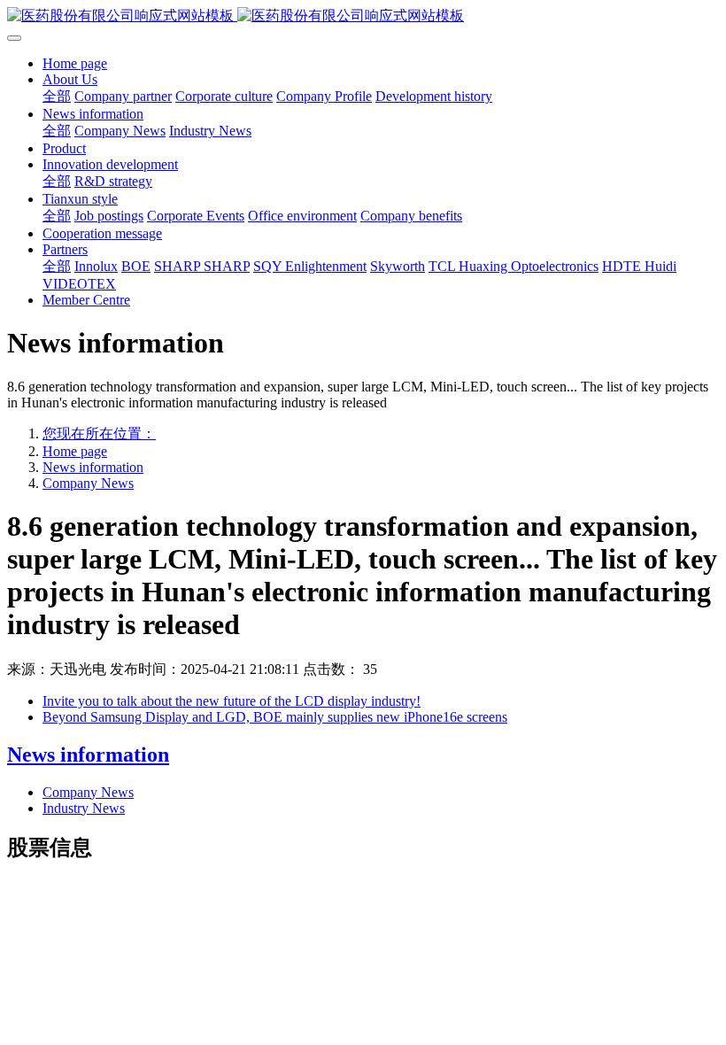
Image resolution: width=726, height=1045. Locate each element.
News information (92, 467)
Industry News (83, 808)
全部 (56, 96)
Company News (88, 483)
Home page (74, 63)
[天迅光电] (363, 16)
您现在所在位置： (99, 433)
